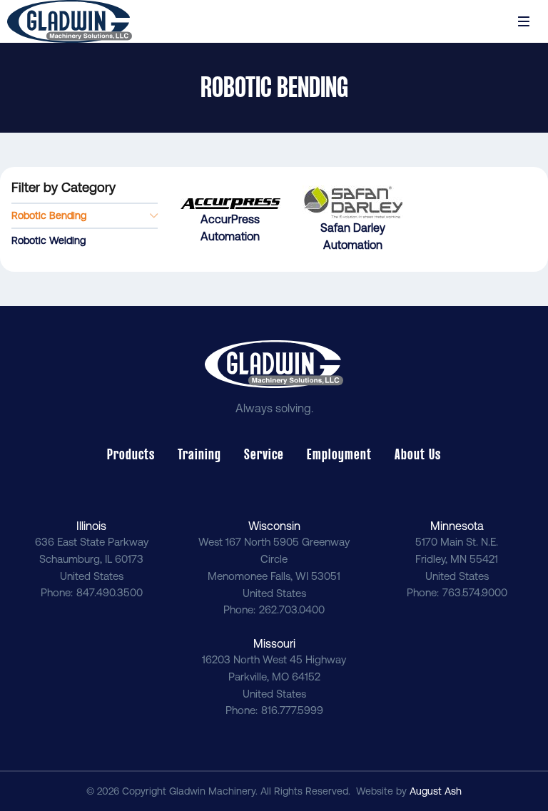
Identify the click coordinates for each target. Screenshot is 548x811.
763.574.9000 (474, 592)
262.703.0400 (292, 609)
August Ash (436, 791)
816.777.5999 (292, 710)
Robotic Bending (48, 215)
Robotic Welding (48, 240)
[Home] (69, 21)
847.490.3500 (109, 592)
